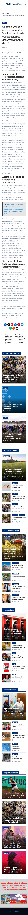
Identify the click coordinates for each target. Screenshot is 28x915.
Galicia (4, 23)
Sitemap (3, 887)
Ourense (6, 695)
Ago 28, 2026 (8, 440)
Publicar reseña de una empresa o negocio (14, 889)
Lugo (5, 616)
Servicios (22, 515)
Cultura (6, 828)
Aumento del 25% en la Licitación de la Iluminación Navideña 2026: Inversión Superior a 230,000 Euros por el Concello (14, 554)
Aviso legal (17, 883)
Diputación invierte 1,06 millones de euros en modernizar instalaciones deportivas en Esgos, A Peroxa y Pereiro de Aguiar (14, 714)
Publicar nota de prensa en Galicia (16, 887)
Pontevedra (7, 536)
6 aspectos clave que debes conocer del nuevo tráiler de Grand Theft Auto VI (13, 846)
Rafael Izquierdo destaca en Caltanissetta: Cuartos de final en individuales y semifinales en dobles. (14, 796)
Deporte (6, 778)
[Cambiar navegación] (3, 4)
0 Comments (7, 479)
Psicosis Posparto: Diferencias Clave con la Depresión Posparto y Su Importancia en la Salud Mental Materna (13, 872)
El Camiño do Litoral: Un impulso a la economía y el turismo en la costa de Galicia (13, 437)
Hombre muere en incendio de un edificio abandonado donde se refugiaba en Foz (13, 632)
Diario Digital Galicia (7, 883)
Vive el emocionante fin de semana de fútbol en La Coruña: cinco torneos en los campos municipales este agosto (14, 473)
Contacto (22, 885)
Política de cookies (14, 885)
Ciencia (6, 853)
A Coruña (6, 456)
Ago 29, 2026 (8, 381)
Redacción (9, 476)
